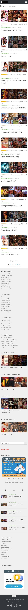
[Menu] (26, 2)
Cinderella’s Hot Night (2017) (15, 496)
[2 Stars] (2, 49)
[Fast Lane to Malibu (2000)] (14, 240)
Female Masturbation (6, 541)
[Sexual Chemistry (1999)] (14, 142)
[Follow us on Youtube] (20, 605)
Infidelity (3, 543)
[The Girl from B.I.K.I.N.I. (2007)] (14, 16)
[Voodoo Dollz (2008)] (14, 167)
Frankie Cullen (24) (5, 300)
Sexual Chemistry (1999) (10, 157)
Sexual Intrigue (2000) (9, 230)
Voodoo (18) (4, 308)
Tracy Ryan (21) (5, 277)
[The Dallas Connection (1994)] (14, 118)
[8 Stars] (8, 49)
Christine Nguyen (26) (6, 275)
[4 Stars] (4, 49)
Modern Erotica (5, 27)
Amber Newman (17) (6, 289)
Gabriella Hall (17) (5, 287)
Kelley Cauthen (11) (6, 327)
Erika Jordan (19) (5, 283)
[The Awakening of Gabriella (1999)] (14, 94)
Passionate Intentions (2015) (15, 504)
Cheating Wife (4, 539)
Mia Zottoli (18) (4, 285)
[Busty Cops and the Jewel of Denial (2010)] (14, 67)
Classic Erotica (5, 53)
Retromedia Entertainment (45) (8, 339)
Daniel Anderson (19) (6, 306)
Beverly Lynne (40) (5, 274)
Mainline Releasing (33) (7, 341)
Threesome (4, 554)
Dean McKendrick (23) (6, 322)
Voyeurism (3, 558)
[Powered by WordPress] (8, 601)
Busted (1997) (6, 56)
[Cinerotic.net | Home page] (5, 2)
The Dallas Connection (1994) (11, 132)
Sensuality (3, 552)
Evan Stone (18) (5, 312)
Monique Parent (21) (6, 279)
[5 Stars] (5, 49)
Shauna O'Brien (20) (6, 281)
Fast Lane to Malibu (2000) (11, 255)
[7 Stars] (7, 49)
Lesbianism (4, 545)
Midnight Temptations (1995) (11, 206)
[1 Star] (1, 49)
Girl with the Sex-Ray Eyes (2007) (16, 527)
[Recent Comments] (14, 490)
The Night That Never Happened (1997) (12, 367)
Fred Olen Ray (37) (5, 320)
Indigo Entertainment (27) (7, 347)
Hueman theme (21, 601)
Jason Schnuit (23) (5, 302)
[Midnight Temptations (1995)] (14, 191)
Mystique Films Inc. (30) (7, 343)
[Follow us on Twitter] (8, 605)
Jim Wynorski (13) (5, 325)
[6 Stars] (6, 49)
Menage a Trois (5, 547)
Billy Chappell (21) (5, 304)
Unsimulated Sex (5, 556)
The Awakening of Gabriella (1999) (13, 108)
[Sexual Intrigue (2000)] (14, 216)
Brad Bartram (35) (5, 297)
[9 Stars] (9, 49)
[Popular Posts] (5, 490)
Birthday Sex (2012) (6, 434)
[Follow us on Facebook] (11, 605)
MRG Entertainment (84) (7, 337)
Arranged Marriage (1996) (14, 512)
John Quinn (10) (5, 329)
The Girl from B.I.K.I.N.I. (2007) (12, 30)
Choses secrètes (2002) (7, 389)
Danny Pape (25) (5, 299)
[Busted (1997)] (14, 42)
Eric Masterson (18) (6, 310)
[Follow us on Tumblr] (14, 605)
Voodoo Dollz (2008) (8, 181)
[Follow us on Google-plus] (17, 605)
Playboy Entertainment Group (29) (9, 345)
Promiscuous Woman (6, 549)
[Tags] (22, 490)
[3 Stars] (3, 49)
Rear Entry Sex (4, 550)
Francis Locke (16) (5, 324)
